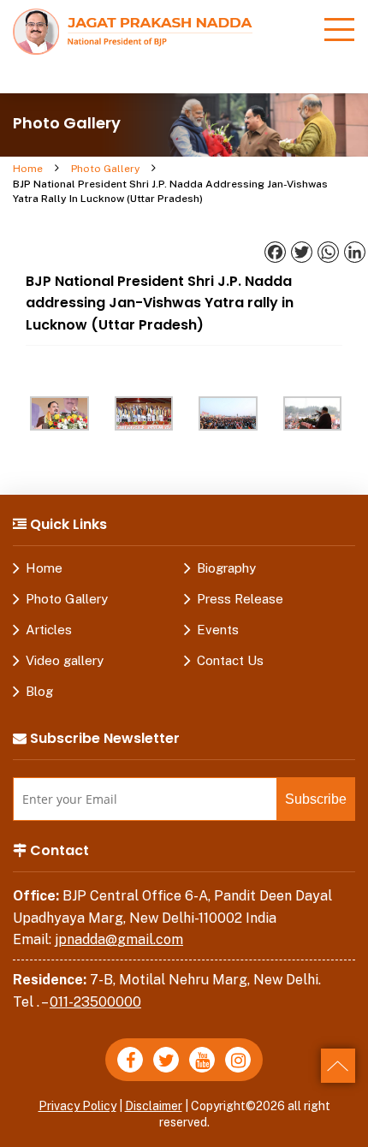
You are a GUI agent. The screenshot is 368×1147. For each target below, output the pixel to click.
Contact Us (230, 660)
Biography (226, 568)
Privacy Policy (77, 1106)
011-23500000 (95, 1002)
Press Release (240, 598)
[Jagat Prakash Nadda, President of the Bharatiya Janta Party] (132, 30)
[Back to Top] (338, 1066)
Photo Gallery (105, 169)
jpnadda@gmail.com (119, 939)
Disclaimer (153, 1106)
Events (218, 629)
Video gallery (65, 660)
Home (28, 169)
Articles (49, 629)
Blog (39, 691)
